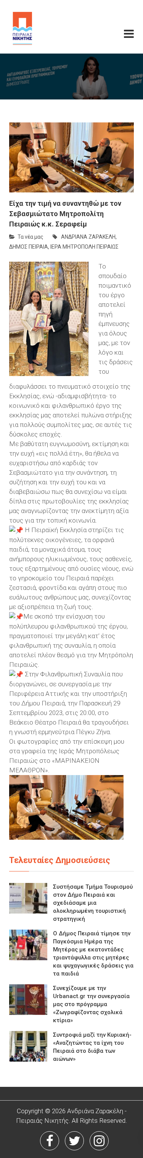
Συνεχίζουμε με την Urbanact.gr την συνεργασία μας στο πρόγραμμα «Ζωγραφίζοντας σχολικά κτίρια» (91, 1004)
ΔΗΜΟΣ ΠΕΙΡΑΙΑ (28, 247)
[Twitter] (74, 1140)
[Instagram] (99, 1140)
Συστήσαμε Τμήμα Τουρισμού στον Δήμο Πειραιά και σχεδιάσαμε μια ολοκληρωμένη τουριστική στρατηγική (93, 902)
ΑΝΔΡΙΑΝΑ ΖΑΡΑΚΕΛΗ (88, 237)
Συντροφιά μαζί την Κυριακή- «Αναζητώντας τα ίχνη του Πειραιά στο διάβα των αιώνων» (92, 1046)
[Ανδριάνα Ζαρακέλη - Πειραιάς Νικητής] (36, 27)
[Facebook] (49, 1140)
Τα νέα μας (30, 237)
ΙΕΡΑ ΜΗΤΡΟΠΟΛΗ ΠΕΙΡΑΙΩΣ (84, 247)
